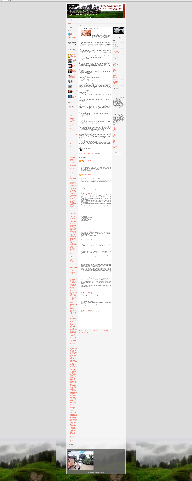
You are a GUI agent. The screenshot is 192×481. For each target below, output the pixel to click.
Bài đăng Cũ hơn (107, 330)
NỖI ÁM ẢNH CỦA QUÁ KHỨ (73, 261)
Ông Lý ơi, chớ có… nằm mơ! (74, 85)
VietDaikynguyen (115, 82)
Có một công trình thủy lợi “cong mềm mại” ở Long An (73, 214)
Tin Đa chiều (115, 77)
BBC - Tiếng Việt (115, 46)
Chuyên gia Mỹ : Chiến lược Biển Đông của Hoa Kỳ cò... (73, 186)
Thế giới (114, 139)
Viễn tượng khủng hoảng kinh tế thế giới (73, 148)
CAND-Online (115, 47)
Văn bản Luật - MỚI (73, 369)
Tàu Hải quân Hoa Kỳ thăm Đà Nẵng (73, 270)
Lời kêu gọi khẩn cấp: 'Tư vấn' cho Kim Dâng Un (73, 219)
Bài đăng (115, 152)
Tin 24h (114, 76)
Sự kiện (114, 136)
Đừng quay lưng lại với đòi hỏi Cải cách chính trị (73, 200)
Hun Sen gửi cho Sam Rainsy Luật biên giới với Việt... (73, 232)
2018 (70, 102)
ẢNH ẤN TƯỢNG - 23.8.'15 (73, 216)
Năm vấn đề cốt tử (72, 207)
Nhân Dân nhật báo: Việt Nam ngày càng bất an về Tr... (73, 256)
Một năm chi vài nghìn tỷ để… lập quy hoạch (73, 174)
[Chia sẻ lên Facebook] (98, 153)
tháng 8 (71, 112)
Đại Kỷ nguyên (115, 51)
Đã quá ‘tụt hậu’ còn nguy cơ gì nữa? (73, 150)
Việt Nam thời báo (115, 84)
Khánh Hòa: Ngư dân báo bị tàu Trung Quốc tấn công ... (73, 226)
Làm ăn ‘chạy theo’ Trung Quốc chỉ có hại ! (73, 143)
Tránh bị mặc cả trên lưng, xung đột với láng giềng (73, 229)
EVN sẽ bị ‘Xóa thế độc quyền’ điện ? (73, 249)
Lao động (114, 58)
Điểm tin (114, 148)
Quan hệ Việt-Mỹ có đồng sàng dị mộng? (73, 433)
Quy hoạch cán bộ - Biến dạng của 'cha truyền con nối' (73, 393)
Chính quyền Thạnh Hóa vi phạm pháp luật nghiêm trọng (73, 335)
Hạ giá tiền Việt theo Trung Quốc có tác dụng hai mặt (73, 371)
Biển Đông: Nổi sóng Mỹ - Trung (73, 280)
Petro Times (115, 65)
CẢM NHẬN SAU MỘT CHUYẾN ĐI (73, 385)
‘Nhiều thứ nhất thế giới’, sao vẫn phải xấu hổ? (73, 315)
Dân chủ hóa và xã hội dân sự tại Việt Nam (73, 191)
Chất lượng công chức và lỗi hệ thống (73, 193)
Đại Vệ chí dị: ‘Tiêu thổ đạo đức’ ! (73, 247)
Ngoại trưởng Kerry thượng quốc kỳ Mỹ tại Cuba (73, 344)
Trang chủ (69, 23)
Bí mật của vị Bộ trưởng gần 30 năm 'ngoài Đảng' (73, 135)
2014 (70, 444)
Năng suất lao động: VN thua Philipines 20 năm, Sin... (73, 172)
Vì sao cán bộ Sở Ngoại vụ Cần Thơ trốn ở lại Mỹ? (74, 96)
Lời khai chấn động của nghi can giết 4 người (73, 318)
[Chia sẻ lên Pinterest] (99, 153)
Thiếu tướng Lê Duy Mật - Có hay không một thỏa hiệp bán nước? (74, 71)
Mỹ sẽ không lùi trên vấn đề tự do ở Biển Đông (73, 338)
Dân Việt (114, 50)
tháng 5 (71, 437)
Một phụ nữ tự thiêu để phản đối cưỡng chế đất (73, 358)
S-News (114, 69)
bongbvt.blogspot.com (72, 37)
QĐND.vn (114, 68)
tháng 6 (71, 436)
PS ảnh (114, 134)
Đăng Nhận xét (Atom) (85, 332)
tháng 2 (71, 441)
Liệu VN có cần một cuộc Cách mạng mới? (73, 176)
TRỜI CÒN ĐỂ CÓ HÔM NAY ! (72, 224)
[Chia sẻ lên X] (97, 153)
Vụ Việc (114, 147)
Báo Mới (114, 45)
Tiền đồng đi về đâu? (73, 234)
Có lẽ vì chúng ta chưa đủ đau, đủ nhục (73, 209)
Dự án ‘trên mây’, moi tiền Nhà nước (73, 351)
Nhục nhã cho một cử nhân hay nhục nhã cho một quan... (73, 238)
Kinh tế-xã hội (115, 133)
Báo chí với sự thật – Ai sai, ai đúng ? (73, 418)
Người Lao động (115, 64)
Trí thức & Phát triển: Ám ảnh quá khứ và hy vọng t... (73, 203)
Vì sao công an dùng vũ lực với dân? (73, 155)
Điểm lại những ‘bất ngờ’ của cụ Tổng (74, 91)
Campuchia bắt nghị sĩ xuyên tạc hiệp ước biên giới (73, 321)
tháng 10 (71, 110)
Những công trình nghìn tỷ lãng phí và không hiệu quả (73, 420)
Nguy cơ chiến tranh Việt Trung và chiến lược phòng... (73, 408)
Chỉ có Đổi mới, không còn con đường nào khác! (73, 120)
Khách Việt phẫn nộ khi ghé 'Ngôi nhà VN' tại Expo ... (73, 329)
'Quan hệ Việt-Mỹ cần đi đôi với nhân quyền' (73, 374)
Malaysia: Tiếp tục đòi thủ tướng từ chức (73, 130)
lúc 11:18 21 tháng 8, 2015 (88, 231)
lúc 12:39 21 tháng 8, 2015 (88, 239)
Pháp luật (114, 135)
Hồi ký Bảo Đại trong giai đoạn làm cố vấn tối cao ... (73, 160)
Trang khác (114, 141)
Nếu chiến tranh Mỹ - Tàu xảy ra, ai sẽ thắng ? (73, 273)
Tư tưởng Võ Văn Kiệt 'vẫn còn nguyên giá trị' (73, 425)
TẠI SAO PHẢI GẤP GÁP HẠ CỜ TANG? (74, 56)
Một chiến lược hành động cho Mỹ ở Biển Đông (73, 169)
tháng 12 (71, 107)
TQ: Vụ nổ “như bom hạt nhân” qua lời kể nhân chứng (73, 364)
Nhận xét (115, 154)
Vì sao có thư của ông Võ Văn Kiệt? (73, 404)
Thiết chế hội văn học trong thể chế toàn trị (73, 413)
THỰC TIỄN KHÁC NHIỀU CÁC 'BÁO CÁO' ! (73, 241)
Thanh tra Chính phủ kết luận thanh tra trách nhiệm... (73, 276)
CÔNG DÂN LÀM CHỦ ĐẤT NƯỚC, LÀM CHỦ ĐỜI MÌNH (73, 268)
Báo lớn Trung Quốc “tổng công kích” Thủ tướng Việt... (73, 302)
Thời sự (114, 140)
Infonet (114, 56)
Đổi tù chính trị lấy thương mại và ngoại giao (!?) (73, 288)
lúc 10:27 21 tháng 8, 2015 (88, 193)
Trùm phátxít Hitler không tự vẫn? (72, 291)
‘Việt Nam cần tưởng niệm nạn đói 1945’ (73, 396)
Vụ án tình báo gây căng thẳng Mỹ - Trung (73, 402)
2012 (70, 447)
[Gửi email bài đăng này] (95, 153)
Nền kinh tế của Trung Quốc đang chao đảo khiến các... (73, 140)
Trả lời (82, 171)
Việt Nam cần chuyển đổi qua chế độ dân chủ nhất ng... (73, 179)
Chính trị (114, 129)
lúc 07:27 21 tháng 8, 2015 (88, 160)
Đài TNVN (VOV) (116, 52)
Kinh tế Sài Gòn (115, 57)
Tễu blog (114, 71)
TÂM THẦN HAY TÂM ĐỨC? (74, 65)
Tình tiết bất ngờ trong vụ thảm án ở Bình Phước (73, 285)
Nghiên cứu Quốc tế (116, 62)
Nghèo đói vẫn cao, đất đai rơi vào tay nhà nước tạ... (73, 166)
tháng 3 (71, 440)
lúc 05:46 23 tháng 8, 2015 (88, 310)
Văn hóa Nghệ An (115, 81)
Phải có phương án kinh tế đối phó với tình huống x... (73, 183)
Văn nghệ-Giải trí (87, 154)
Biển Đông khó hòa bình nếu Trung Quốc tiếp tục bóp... (73, 353)
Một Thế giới (115, 59)
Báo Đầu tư (114, 44)
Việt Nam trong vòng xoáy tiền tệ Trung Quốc (73, 341)
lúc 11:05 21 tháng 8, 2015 (88, 215)
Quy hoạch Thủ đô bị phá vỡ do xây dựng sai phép (73, 153)
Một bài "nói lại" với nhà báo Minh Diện (74, 81)
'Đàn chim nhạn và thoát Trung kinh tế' (73, 137)
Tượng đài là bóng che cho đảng (73, 423)
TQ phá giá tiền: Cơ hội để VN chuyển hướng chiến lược (73, 259)
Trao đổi (114, 142)
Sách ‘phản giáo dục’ (73, 122)
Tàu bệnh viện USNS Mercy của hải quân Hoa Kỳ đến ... (73, 387)
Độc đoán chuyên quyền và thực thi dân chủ (73, 398)
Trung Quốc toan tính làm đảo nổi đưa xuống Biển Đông (73, 367)
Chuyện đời (82, 154)
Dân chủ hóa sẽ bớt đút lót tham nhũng (73, 265)
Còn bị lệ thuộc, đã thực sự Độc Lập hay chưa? (73, 115)
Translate (74, 20)
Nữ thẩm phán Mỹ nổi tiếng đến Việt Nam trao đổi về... (73, 307)
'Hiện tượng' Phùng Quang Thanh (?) (74, 60)
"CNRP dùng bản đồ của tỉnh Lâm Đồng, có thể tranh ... (73, 323)
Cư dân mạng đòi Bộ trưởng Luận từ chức (73, 222)
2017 (70, 103)
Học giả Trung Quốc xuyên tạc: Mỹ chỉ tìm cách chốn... (73, 376)
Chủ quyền (114, 130)
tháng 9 (71, 111)
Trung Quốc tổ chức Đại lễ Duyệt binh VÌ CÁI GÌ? (73, 305)
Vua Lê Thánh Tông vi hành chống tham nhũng (73, 128)
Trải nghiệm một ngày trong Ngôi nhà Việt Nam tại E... (73, 332)
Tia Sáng (114, 74)
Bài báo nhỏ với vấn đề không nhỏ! (73, 346)
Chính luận (114, 128)
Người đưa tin (115, 63)
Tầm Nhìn (114, 70)
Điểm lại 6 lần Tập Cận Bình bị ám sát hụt (73, 236)
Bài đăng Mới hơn (82, 330)
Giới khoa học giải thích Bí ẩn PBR (73, 293)
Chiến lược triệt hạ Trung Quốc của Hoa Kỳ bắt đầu (73, 163)
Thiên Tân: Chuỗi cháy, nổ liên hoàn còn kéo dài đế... (73, 310)
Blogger (103, 472)
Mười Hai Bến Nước (73, 181)
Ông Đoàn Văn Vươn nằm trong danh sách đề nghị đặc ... (73, 295)
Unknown (82, 160)
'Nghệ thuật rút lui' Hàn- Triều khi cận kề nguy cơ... (73, 195)
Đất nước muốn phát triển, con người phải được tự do (73, 118)
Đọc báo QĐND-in (116, 53)
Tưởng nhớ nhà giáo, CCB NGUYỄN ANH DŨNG (73, 361)
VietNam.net (115, 83)
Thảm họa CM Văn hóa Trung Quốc (73, 298)
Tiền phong (114, 75)
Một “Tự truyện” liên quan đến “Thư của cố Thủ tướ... (73, 382)
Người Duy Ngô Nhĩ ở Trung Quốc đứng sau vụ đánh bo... (73, 282)
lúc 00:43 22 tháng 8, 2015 (88, 292)
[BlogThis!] (96, 153)
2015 (70, 106)
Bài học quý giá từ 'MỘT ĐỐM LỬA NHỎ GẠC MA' (73, 390)
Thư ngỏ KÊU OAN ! (73, 299)
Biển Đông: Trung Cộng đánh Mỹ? (73, 400)
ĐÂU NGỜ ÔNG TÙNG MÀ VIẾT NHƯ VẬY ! (74, 76)
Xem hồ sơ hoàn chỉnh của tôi (72, 38)
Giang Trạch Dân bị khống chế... (72, 206)
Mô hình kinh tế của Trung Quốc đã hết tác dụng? (73, 428)
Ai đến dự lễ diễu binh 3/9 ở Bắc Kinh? (73, 189)
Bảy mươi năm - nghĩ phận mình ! (73, 132)
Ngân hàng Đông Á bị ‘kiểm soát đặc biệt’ (73, 313)
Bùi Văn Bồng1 (72, 5)
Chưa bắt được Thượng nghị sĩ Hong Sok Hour (73, 326)
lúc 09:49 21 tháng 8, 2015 (88, 174)
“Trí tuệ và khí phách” (73, 278)
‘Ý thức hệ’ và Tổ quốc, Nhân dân (73, 431)
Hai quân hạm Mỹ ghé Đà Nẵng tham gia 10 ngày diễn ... (73, 244)
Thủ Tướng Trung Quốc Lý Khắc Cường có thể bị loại (73, 125)
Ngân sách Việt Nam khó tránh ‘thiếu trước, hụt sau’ (73, 415)
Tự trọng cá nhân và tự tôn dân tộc (73, 157)
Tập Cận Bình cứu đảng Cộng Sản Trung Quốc (73, 379)
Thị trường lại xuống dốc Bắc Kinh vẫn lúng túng (73, 146)
